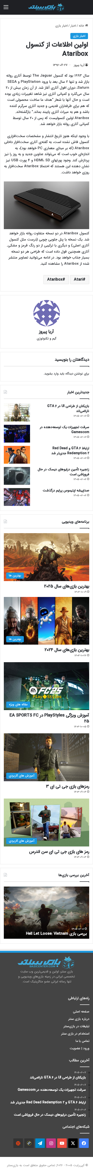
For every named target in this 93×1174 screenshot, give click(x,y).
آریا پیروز (79, 65)
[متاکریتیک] (29, 1143)
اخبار (73, 25)
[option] (46, 913)
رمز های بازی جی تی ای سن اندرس (59, 851)
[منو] (6, 9)
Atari (78, 279)
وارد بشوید (51, 373)
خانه (82, 25)
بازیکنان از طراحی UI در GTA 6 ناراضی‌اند (68, 408)
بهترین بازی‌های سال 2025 (66, 586)
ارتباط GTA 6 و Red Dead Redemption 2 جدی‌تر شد (70, 451)
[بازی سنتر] (46, 7)
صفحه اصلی (81, 1011)
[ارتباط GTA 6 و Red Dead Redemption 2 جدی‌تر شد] (17, 455)
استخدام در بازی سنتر (75, 1033)
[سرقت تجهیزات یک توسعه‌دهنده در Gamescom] (17, 434)
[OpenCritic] (18, 1143)
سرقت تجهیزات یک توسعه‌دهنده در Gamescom (64, 430)
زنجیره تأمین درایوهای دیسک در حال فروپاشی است (63, 472)
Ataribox (54, 279)
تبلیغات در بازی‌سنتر (76, 1026)
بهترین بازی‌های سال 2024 (67, 650)
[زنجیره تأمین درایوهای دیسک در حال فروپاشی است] (17, 476)
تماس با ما (82, 1041)
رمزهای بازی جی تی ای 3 (67, 786)
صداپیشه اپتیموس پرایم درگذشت (66, 490)
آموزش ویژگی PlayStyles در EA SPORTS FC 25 (49, 718)
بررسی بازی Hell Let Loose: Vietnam (56, 934)
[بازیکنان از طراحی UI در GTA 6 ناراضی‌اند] (17, 412)
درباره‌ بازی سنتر (78, 1019)
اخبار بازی (61, 25)
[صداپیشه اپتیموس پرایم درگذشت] (17, 497)
